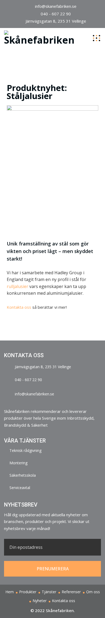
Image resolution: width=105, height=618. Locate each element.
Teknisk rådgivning (25, 450)
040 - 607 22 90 (56, 13)
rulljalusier (17, 286)
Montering (18, 462)
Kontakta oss (19, 307)
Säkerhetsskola (22, 475)
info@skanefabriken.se (55, 6)
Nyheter (40, 600)
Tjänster (49, 591)
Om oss (93, 591)
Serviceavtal (19, 487)
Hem (9, 591)
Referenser (71, 591)
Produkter (27, 591)
